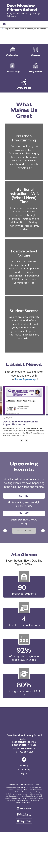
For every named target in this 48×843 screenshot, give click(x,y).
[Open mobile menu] (43, 24)
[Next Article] (26, 440)
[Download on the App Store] (24, 821)
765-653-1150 (26, 751)
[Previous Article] (21, 440)
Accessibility (24, 769)
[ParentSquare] (24, 808)
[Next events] (43, 530)
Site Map (24, 765)
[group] (24, 152)
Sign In (24, 773)
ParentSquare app (25, 379)
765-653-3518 (28, 748)
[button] (5, 24)
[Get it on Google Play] (24, 814)
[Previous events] (5, 530)
